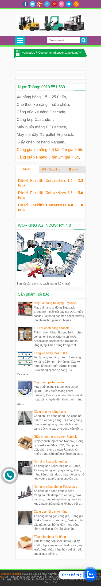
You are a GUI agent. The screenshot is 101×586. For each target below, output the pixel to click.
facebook (25, 4)
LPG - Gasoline (50, 169)
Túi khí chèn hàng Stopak (51, 328)
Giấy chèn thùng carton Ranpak (55, 436)
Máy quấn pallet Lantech (50, 382)
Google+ (40, 4)
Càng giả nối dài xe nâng (50, 511)
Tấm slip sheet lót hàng (50, 536)
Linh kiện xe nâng (11, 573)
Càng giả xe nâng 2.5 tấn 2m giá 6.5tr (49, 149)
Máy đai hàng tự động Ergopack (56, 303)
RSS (76, 4)
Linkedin (47, 4)
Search (84, 40)
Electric (73, 169)
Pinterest (54, 4)
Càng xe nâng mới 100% (51, 353)
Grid (18, 51)
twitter (32, 4)
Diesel (27, 168)
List (18, 54)
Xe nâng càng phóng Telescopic (55, 486)
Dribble (61, 4)
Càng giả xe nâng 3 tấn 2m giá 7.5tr (48, 157)
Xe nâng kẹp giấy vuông (50, 461)
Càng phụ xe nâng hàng (50, 411)
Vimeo (69, 4)
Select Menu (20, 40)
